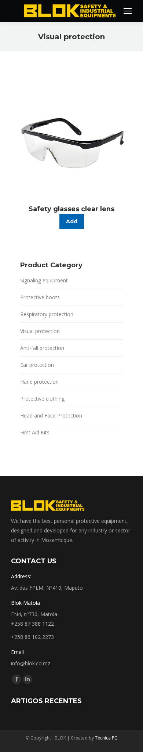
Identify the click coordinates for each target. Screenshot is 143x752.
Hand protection (39, 381)
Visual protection (40, 331)
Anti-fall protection (42, 347)
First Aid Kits (35, 432)
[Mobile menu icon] (127, 11)
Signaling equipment (44, 280)
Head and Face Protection (51, 415)
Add (71, 221)
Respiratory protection (46, 314)
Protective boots (40, 297)
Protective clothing (42, 398)
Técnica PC (106, 738)
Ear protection (37, 364)
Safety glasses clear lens (71, 209)
